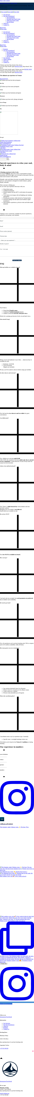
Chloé (3, 1052)
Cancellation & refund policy (23, 1055)
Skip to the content (5, 0)
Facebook (9, 1017)
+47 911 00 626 (4, 1048)
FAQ (11, 9)
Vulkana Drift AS (8, 1051)
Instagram (3, 1017)
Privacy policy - (12, 1055)
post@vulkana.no (4, 1093)
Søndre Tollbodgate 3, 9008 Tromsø (8, 3)
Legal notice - (4, 1055)
